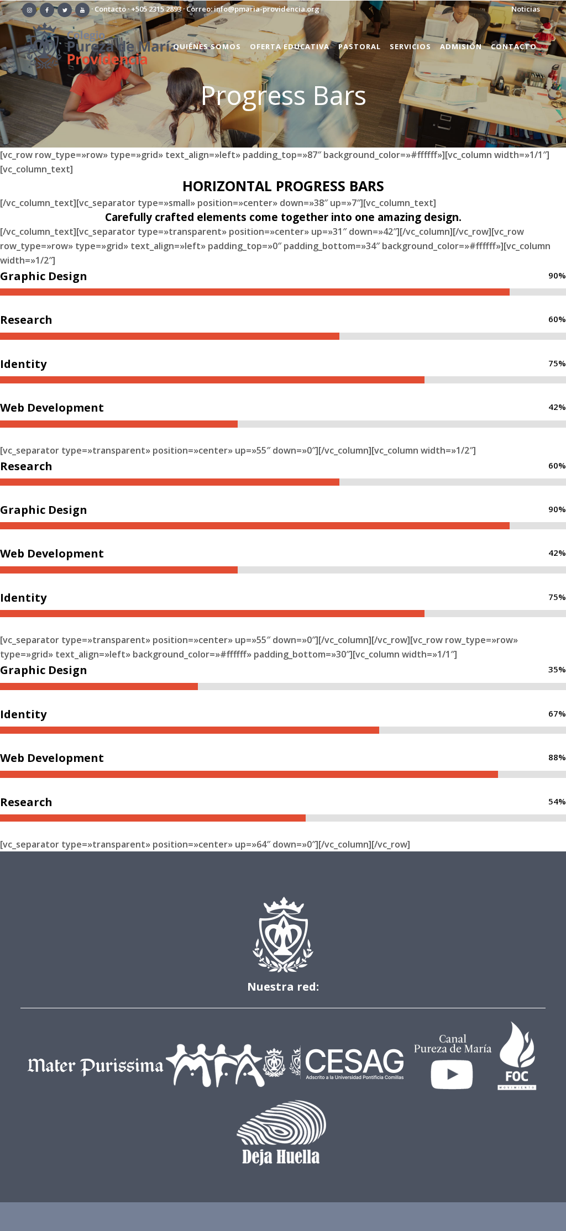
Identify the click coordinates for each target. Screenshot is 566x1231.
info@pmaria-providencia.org (266, 9)
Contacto (110, 9)
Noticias (525, 9)
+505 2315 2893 (156, 9)
